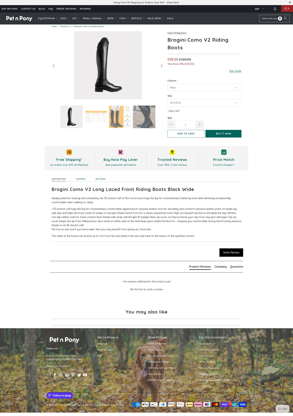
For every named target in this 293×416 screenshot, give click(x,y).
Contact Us (205, 386)
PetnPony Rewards (209, 349)
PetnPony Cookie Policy (161, 355)
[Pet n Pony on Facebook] (55, 375)
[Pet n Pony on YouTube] (85, 375)
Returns (101, 178)
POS (92, 404)
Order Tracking (66, 8)
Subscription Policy (158, 361)
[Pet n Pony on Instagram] (61, 375)
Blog (42, 8)
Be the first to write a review (146, 289)
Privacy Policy (155, 349)
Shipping (80, 178)
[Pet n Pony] (19, 18)
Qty (170, 117)
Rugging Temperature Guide (214, 380)
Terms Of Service (157, 343)
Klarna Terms (155, 374)
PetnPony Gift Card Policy (162, 368)
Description (59, 178)
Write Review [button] (231, 252)
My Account (205, 343)
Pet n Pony (60, 404)
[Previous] (54, 65)
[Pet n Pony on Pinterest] (73, 375)
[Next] (161, 65)
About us (102, 343)
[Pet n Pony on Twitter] (79, 375)
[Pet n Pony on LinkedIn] (67, 375)
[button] (48, 18)
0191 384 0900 (10, 8)
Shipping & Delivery (209, 374)
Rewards (85, 8)
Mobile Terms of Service (161, 380)
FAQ (50, 8)
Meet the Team (105, 349)
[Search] (285, 18)
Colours (172, 80)
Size (170, 95)
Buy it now (223, 133)
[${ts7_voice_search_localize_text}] (280, 18)
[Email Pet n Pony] (49, 375)
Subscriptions (206, 355)
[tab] (200, 267)
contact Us (28, 8)
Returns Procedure (209, 368)
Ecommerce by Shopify (112, 404)
